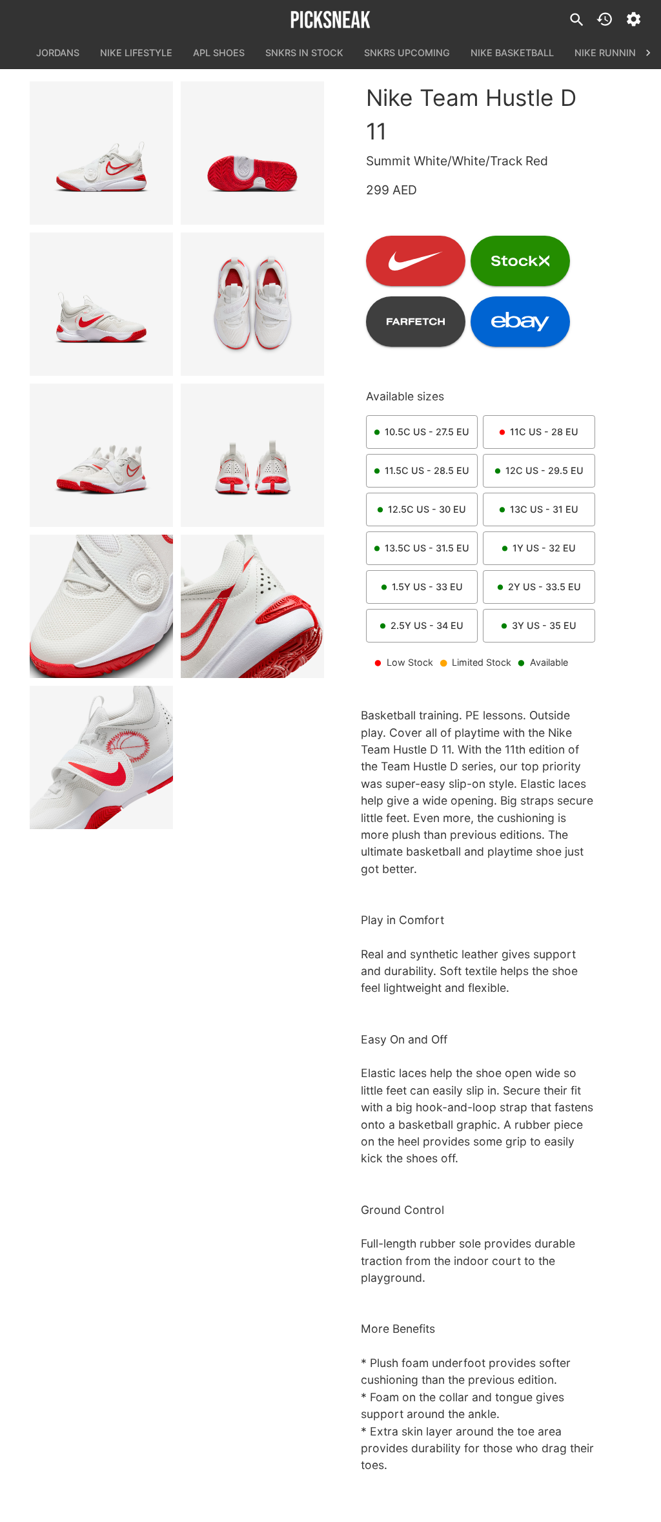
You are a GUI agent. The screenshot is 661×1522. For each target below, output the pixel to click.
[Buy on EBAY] (520, 321)
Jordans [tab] (57, 52)
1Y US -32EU (544, 547)
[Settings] (633, 19)
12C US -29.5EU (544, 470)
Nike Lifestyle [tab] (136, 52)
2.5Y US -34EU (427, 625)
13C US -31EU (544, 509)
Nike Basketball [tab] (512, 52)
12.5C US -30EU (427, 509)
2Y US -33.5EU (544, 586)
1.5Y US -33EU (427, 586)
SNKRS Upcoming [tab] (407, 52)
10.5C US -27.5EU (427, 431)
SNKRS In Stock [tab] (304, 52)
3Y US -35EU (544, 625)
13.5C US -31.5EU (427, 547)
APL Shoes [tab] (219, 52)
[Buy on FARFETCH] (415, 321)
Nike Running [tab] (609, 52)
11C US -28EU (544, 431)
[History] (604, 19)
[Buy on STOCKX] (520, 261)
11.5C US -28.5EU (427, 470)
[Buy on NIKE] (415, 261)
